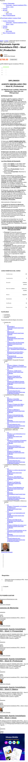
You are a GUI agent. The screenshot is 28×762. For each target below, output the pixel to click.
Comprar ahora (13, 59)
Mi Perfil (5, 10)
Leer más (14, 599)
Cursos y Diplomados (8, 3)
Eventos (5, 8)
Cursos (6, 40)
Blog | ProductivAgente (9, 15)
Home (1, 40)
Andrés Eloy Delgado (7, 552)
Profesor (5, 54)
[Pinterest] (3, 590)
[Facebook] (3, 588)
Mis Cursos (9, 14)
